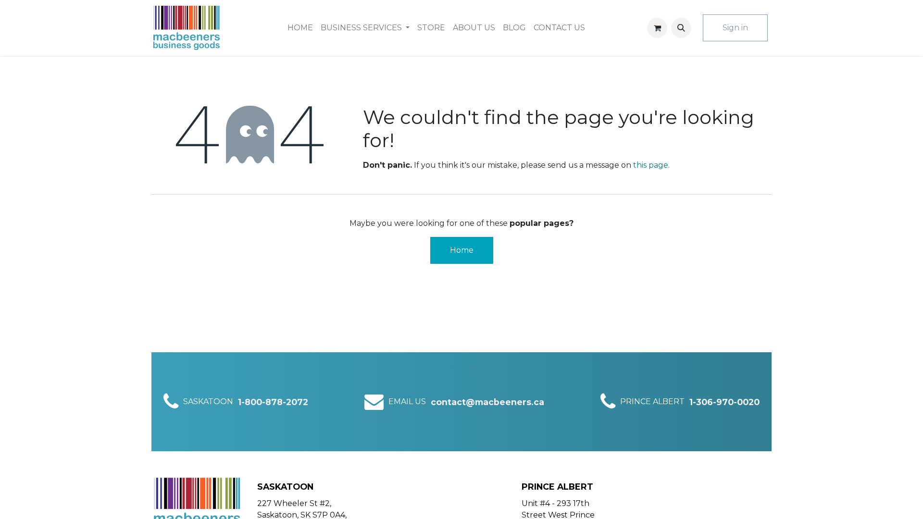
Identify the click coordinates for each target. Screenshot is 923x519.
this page (650, 165)
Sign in (735, 27)
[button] (681, 28)
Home (462, 250)
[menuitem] (300, 27)
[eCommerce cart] (657, 28)
